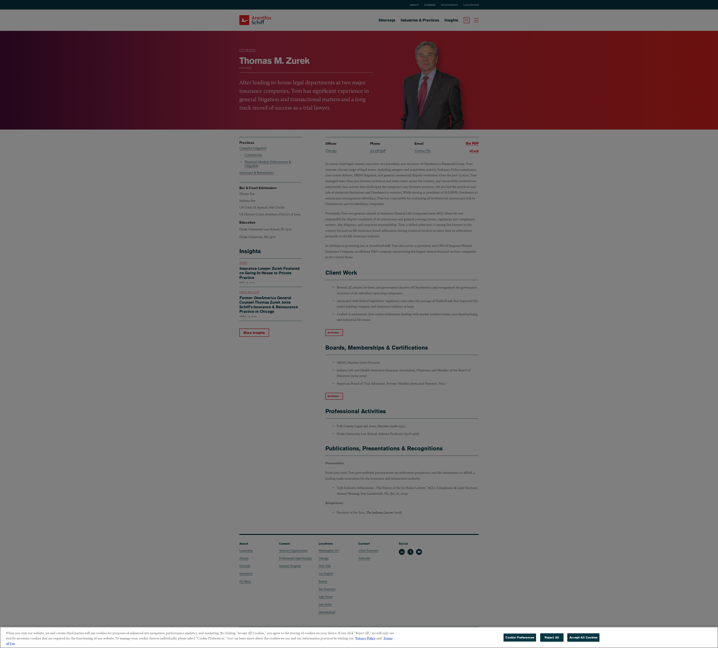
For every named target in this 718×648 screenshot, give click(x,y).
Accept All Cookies (583, 637)
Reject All (552, 637)
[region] (359, 637)
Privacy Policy (365, 638)
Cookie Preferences (519, 637)
